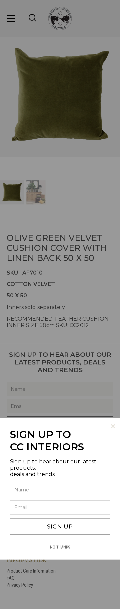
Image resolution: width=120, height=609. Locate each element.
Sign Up (60, 526)
